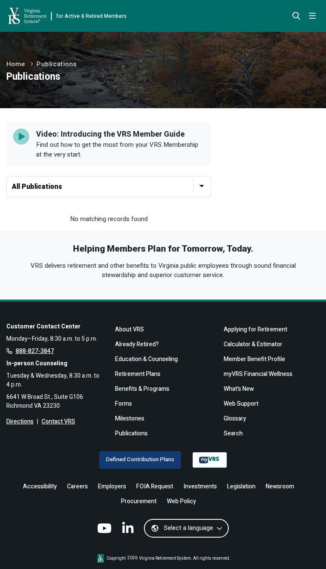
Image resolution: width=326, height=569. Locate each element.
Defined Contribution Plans (140, 459)
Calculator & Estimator (253, 344)
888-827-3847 (35, 351)
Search (233, 433)
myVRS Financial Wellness (258, 374)
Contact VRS (58, 421)
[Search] (296, 16)
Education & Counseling (146, 359)
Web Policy (181, 501)
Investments (200, 486)
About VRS (129, 329)
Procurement (139, 501)
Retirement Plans (137, 374)
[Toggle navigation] (312, 16)
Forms (123, 403)
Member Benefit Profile (254, 359)
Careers (77, 486)
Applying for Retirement (255, 329)
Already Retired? (137, 344)
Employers (112, 486)
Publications (56, 64)
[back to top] (305, 548)
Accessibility (40, 486)
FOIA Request (154, 486)
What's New (239, 388)
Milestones (129, 418)
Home (15, 64)
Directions (20, 421)
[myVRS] (209, 460)
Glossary (235, 418)
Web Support (241, 403)
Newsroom (280, 486)
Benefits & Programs (142, 388)
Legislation (241, 486)
